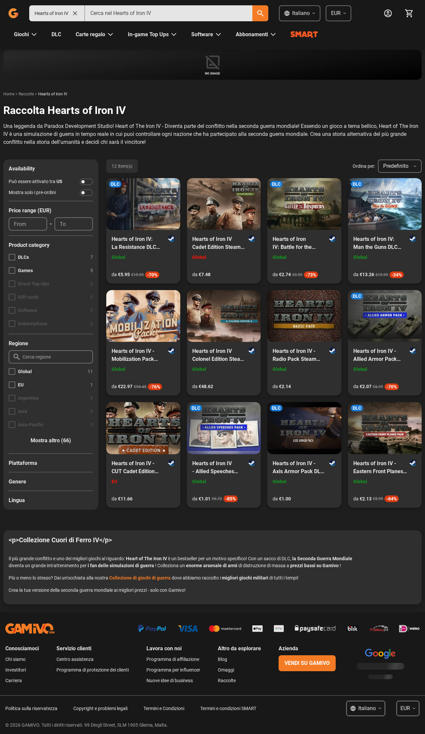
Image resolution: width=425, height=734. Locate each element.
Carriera (13, 680)
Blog (222, 659)
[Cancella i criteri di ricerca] (75, 13)
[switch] (86, 181)
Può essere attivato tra (35, 181)
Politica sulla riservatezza (31, 708)
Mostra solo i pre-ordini (32, 192)
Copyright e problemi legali (100, 708)
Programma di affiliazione (172, 659)
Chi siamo (15, 659)
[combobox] (168, 13)
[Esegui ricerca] (260, 13)
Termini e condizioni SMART (228, 708)
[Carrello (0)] (409, 13)
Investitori (15, 670)
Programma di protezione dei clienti (92, 670)
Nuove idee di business (169, 680)
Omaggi (226, 670)
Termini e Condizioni (163, 708)
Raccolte (26, 94)
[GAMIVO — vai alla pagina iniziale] (13, 13)
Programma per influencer (173, 670)
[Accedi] (388, 13)
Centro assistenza (75, 659)
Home (8, 94)
